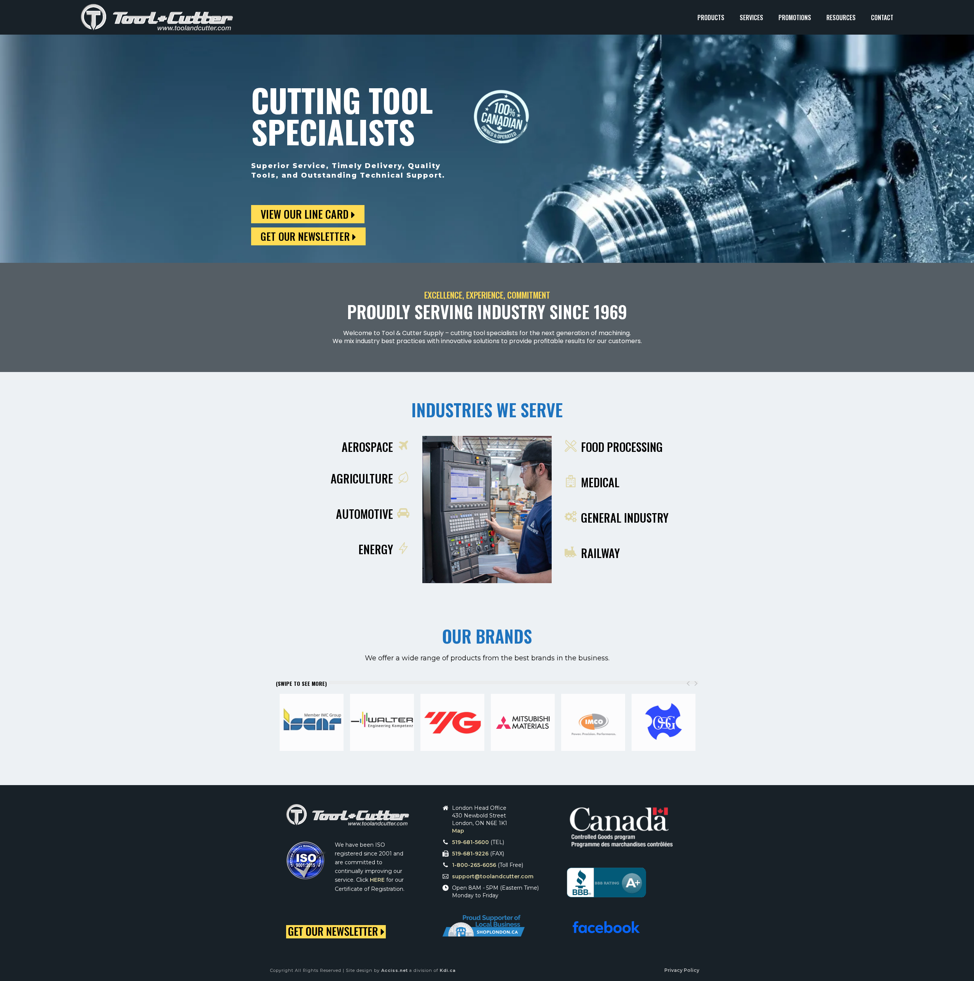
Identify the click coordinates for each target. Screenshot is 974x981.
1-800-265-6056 (474, 865)
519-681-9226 (470, 853)
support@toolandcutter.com (492, 876)
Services (751, 17)
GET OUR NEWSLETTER (306, 236)
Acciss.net (394, 970)
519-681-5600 (470, 842)
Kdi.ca (448, 970)
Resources (841, 17)
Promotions (794, 17)
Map (458, 830)
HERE (377, 879)
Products (710, 17)
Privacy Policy (681, 970)
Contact (882, 17)
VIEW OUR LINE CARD (306, 214)
